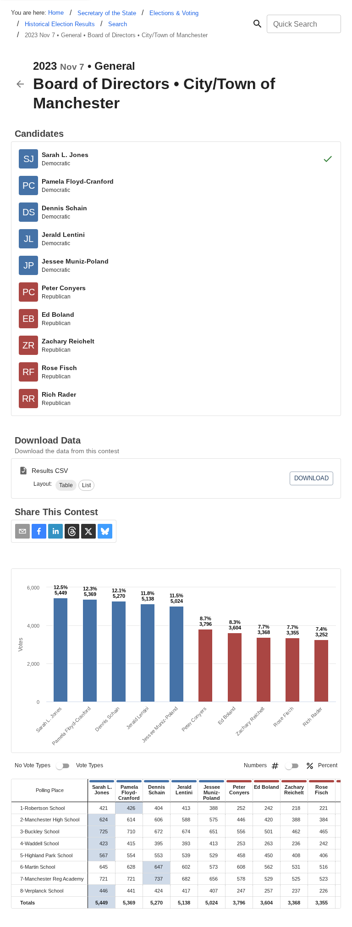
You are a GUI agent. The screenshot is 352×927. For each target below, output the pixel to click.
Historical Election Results (60, 24)
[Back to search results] (20, 84)
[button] (66, 485)
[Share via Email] (22, 531)
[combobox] (303, 23)
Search (117, 24)
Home (56, 12)
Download (311, 478)
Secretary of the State (106, 13)
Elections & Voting (173, 13)
